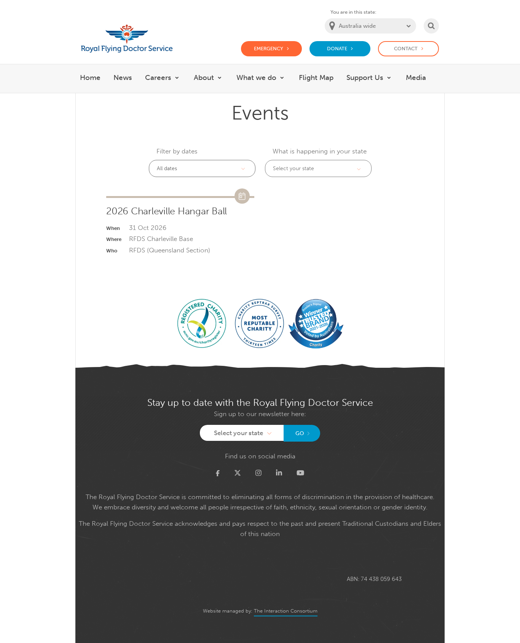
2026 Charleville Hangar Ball (166, 211)
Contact (406, 48)
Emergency (268, 48)
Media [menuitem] (416, 77)
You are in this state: (353, 12)
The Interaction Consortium (285, 611)
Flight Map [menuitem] (316, 77)
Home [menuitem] (90, 77)
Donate (337, 48)
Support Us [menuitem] (364, 77)
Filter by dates (177, 151)
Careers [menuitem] (158, 77)
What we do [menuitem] (256, 77)
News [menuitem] (122, 77)
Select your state (293, 168)
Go (299, 433)
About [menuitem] (204, 77)
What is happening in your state (320, 151)
